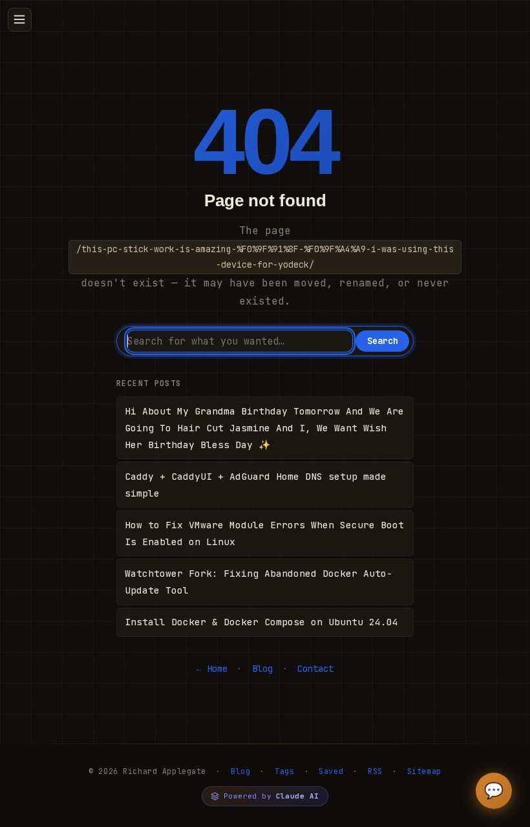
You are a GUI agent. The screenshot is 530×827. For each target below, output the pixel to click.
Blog (262, 668)
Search (382, 341)
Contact (315, 668)
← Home (212, 668)
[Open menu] (20, 20)
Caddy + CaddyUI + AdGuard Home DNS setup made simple (256, 484)
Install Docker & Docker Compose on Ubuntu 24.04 (261, 622)
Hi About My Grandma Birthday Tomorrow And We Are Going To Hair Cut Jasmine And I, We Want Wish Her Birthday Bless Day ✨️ (264, 428)
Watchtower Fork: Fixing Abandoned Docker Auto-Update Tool (258, 581)
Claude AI (297, 795)
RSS (375, 771)
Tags (284, 771)
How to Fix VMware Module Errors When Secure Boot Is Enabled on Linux (264, 533)
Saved (331, 771)
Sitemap (424, 771)
